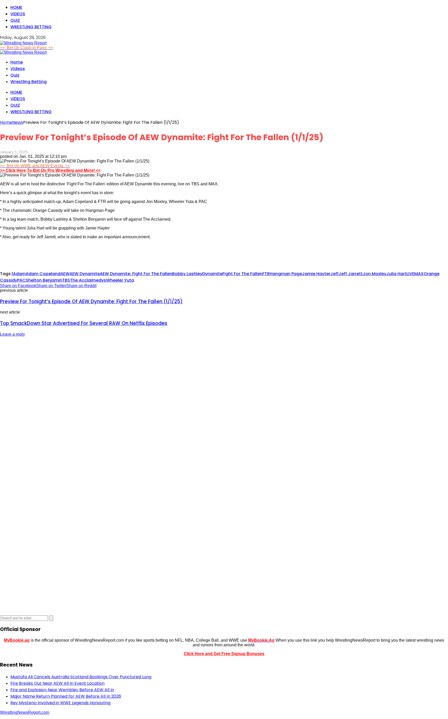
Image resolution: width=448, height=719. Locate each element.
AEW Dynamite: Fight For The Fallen (136, 274)
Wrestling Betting (31, 27)
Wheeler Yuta (120, 280)
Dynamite (212, 274)
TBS (66, 280)
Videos (17, 14)
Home (16, 7)
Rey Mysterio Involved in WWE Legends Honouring (60, 703)
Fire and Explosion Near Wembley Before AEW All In (62, 690)
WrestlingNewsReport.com (24, 712)
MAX (419, 274)
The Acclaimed (85, 280)
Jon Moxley (374, 274)
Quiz (15, 20)
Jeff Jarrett (351, 274)
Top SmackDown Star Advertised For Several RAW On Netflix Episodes (83, 323)
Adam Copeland (43, 274)
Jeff (334, 274)
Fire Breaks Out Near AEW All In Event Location (57, 683)
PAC (21, 280)
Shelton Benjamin (44, 280)
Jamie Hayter (316, 274)
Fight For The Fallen (242, 274)
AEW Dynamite (84, 274)
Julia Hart (396, 274)
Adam (19, 274)
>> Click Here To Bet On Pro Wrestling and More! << (50, 170)
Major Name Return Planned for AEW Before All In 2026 (65, 696)
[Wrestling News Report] (23, 43)
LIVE (410, 274)
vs (103, 280)
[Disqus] (224, 406)
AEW (64, 274)
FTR (266, 274)
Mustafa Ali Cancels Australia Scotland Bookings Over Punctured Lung (80, 677)
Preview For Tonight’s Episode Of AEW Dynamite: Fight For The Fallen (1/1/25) (91, 301)
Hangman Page (286, 274)
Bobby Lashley (187, 274)
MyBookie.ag (17, 640)
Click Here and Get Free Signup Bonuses (224, 654)
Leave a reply (12, 334)
